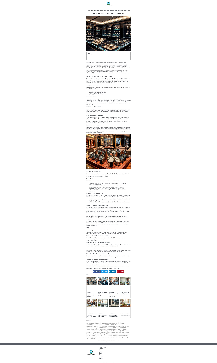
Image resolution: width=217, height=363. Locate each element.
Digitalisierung (119, 324)
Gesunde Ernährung (119, 327)
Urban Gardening (104, 337)
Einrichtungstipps (101, 326)
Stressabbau (126, 334)
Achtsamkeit (90, 323)
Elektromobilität (108, 326)
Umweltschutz (97, 337)
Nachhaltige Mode (106, 331)
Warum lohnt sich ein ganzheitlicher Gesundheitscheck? (125, 294)
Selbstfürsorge (101, 334)
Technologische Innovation (114, 335)
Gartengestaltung (109, 327)
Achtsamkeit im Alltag (100, 323)
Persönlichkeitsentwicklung (102, 332)
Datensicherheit (96, 324)
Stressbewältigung (93, 335)
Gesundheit (100, 10)
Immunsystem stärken (103, 329)
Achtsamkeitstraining (112, 323)
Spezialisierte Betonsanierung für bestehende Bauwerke (113, 315)
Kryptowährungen (109, 329)
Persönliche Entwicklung (92, 332)
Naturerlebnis (127, 330)
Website (101, 358)
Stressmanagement (104, 335)
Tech (122, 10)
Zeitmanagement (90, 338)
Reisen (119, 10)
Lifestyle (104, 10)
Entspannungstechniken (96, 328)
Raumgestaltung (91, 333)
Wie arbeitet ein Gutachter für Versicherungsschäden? (91, 315)
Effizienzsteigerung (92, 326)
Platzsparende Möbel (110, 332)
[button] (97, 271)
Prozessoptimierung (118, 332)
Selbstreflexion (110, 334)
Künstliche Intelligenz (120, 329)
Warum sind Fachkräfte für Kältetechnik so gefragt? (102, 294)
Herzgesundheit (97, 329)
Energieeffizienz (117, 326)
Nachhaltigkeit (118, 331)
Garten (100, 349)
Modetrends (97, 331)
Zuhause (125, 10)
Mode (108, 10)
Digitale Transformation (110, 324)
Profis (116, 10)
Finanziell (96, 10)
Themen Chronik (90, 10)
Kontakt (128, 10)
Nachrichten (112, 10)
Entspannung (126, 326)
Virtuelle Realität (112, 337)
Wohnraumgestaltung (122, 337)
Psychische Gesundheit (125, 332)
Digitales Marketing (102, 324)
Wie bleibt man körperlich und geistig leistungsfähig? (102, 315)
